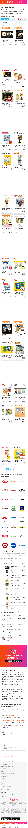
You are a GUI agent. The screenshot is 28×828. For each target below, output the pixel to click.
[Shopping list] (21, 2)
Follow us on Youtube (6, 788)
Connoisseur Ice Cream (17, 719)
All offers (6, 5)
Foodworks (14, 717)
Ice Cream (10, 715)
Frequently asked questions (7, 766)
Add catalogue (4, 776)
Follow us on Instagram (6, 786)
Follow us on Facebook (6, 784)
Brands (2, 771)
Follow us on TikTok (5, 789)
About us (3, 774)
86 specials (4, 25)
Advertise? (3, 768)
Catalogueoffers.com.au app (7, 773)
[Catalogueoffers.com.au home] (9, 1)
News (2, 778)
